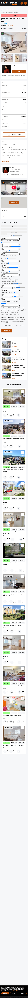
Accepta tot (5, 993)
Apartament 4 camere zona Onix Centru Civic (18, 350)
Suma (4, 263)
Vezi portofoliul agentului (14, 171)
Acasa (2, 9)
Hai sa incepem (6, 330)
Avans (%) (3, 259)
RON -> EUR (4, 234)
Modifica (13, 993)
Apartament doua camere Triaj (11, 409)
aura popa (14, 65)
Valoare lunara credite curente (11, 240)
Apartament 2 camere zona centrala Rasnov (13, 470)
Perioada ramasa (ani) (7, 283)
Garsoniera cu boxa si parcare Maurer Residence (18, 358)
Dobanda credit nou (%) (7, 297)
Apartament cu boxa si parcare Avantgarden (11, 532)
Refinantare (14, 232)
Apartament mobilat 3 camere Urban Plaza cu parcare (13, 594)
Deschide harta (14, 202)
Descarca (11, 28)
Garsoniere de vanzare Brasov (7, 10)
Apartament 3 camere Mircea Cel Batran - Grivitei (18, 366)
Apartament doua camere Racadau (18, 342)
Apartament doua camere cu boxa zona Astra (12, 655)
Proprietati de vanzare (9, 9)
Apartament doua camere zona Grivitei (13, 745)
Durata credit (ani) (6, 246)
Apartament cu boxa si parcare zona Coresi (13, 501)
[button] (25, 3)
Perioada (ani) (5, 267)
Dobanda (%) (4, 251)
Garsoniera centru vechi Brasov (12, 715)
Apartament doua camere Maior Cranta (14, 686)
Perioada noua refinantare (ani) (9, 301)
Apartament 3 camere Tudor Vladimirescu (11, 563)
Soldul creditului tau (8, 288)
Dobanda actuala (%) (6, 292)
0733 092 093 (20, 71)
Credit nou (14, 229)
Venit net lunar (7, 236)
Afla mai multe (15, 990)
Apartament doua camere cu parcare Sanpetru (18, 374)
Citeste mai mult (5, 161)
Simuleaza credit (4, 23)
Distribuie (25, 28)
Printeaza (5, 28)
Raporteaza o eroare (16, 134)
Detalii (22, 993)
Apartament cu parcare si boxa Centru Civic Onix (13, 439)
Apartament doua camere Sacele (12, 625)
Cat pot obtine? (14, 226)
